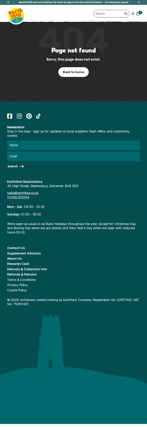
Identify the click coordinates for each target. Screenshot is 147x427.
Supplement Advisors (24, 253)
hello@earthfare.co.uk (23, 193)
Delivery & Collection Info (27, 269)
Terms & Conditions (21, 280)
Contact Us (16, 248)
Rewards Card (18, 264)
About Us (14, 258)
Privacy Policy (17, 285)
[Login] (132, 13)
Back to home (73, 72)
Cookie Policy (17, 290)
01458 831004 (18, 197)
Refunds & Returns (22, 274)
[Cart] (138, 13)
